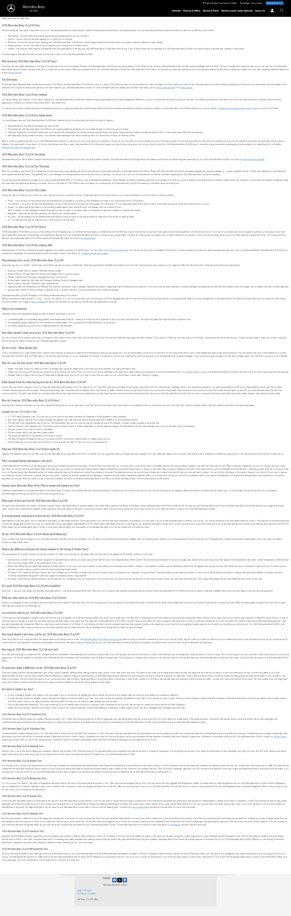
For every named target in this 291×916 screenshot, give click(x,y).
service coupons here (119, 250)
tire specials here (88, 238)
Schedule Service (274, 3)
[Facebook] (114, 880)
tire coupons (16, 72)
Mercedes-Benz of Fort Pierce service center (103, 639)
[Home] (11, 8)
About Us (260, 10)
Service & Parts (211, 10)
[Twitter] (119, 880)
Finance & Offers (191, 10)
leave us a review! (38, 302)
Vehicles (176, 10)
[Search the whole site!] (282, 10)
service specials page (166, 87)
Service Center (280, 736)
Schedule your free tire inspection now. (18, 147)
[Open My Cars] (271, 10)
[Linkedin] (124, 880)
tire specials (176, 825)
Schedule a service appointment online (234, 108)
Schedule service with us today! (94, 253)
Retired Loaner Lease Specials (237, 10)
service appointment (140, 807)
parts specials (187, 87)
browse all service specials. (253, 159)
